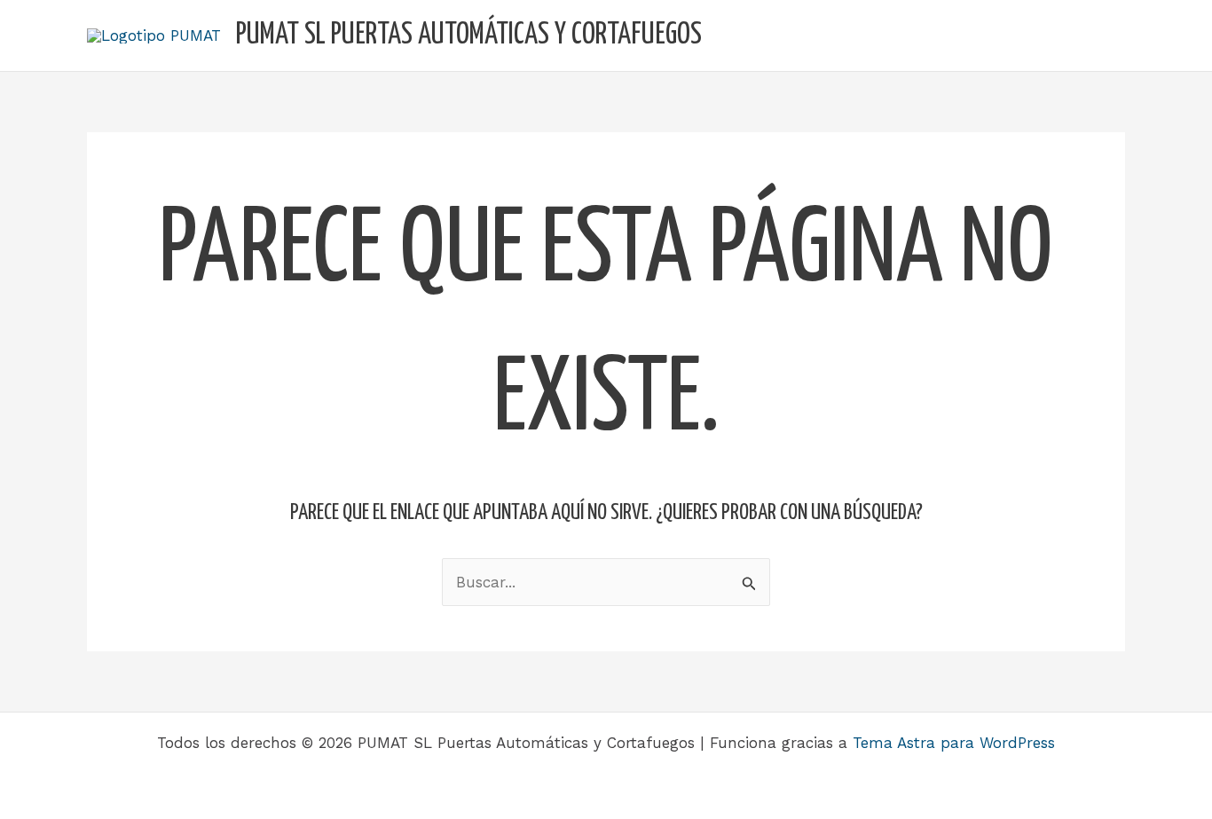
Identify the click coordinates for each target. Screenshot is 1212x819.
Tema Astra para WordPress (954, 743)
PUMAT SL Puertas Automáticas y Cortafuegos (469, 35)
